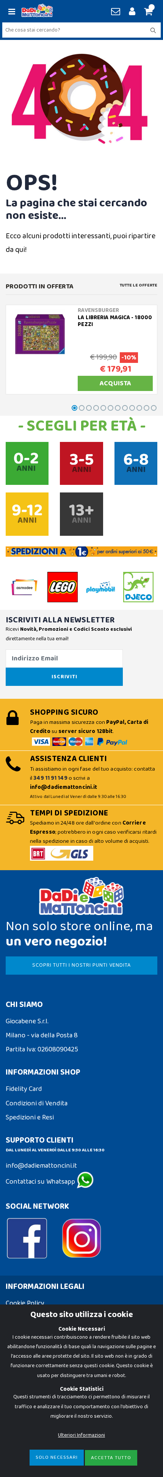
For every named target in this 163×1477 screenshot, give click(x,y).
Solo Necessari (57, 1457)
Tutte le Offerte (138, 285)
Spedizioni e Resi (30, 1117)
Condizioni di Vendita (36, 1103)
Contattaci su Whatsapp (41, 1181)
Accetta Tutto (111, 1458)
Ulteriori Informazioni (81, 1435)
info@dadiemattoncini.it (41, 1165)
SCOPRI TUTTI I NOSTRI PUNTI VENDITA (81, 965)
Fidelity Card (24, 1089)
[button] (147, 12)
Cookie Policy (25, 1303)
